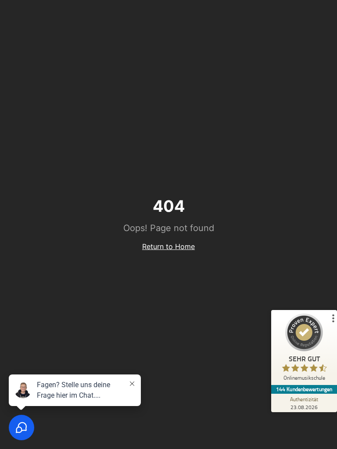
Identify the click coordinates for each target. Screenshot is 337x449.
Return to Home (168, 246)
